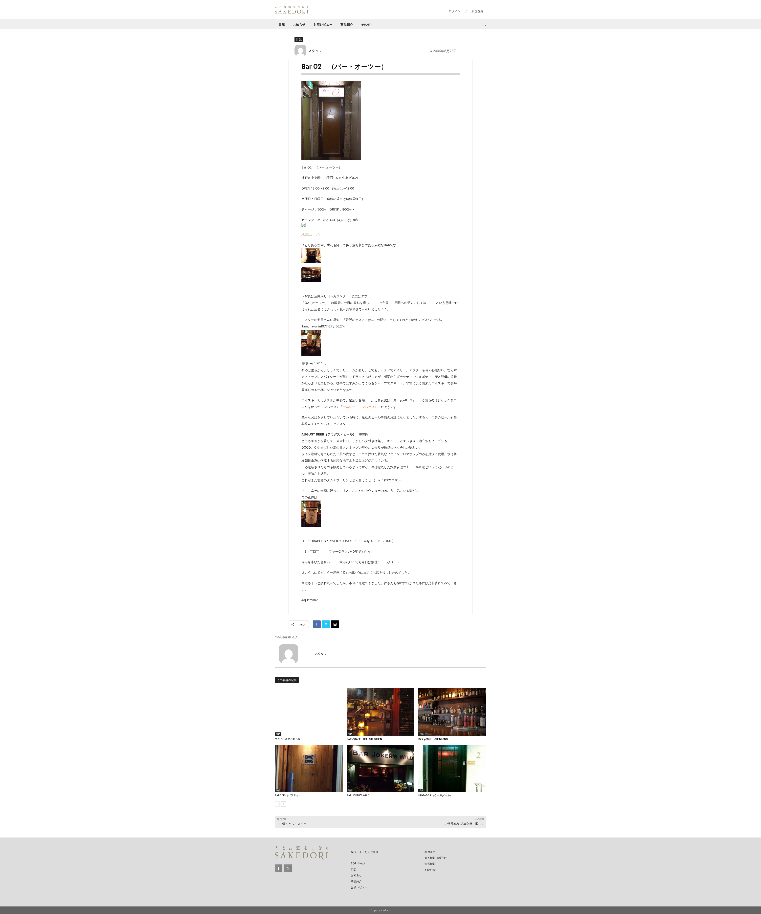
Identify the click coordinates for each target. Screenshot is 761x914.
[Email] (335, 624)
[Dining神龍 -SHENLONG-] (452, 712)
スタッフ (315, 50)
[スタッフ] (301, 50)
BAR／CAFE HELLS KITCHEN (364, 739)
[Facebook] (317, 624)
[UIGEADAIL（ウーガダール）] (452, 768)
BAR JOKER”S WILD (358, 795)
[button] (484, 24)
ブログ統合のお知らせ (287, 739)
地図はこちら (310, 234)
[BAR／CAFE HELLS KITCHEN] (381, 712)
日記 (299, 39)
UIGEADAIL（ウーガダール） (435, 795)
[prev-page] (277, 804)
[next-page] (283, 804)
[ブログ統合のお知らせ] (309, 712)
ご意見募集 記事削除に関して (464, 824)
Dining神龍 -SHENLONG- (433, 739)
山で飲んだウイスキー (291, 824)
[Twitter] (326, 624)
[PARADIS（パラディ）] (309, 768)
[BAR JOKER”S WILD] (381, 768)
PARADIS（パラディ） (288, 795)
